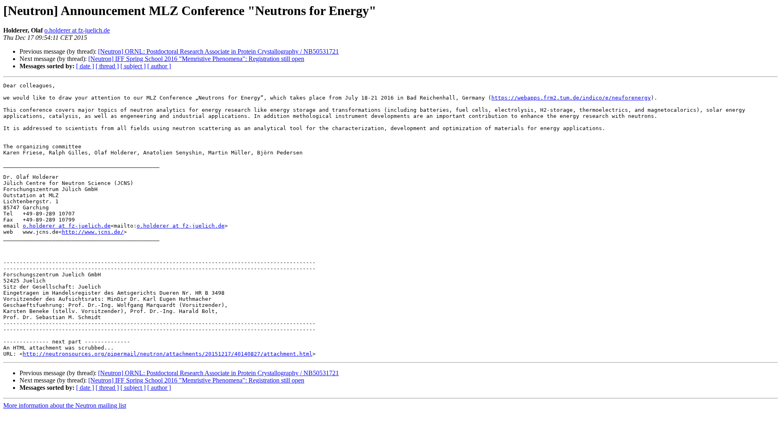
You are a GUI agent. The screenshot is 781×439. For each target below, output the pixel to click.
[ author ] (159, 66)
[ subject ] (133, 66)
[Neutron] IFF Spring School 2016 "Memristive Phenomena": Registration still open (196, 58)
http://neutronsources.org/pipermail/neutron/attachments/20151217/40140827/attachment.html (167, 354)
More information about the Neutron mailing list (64, 405)
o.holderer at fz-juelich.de (77, 30)
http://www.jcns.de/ (93, 232)
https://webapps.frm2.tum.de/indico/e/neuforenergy (571, 98)
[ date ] (85, 66)
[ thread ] (107, 66)
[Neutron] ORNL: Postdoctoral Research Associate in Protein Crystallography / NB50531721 (218, 51)
